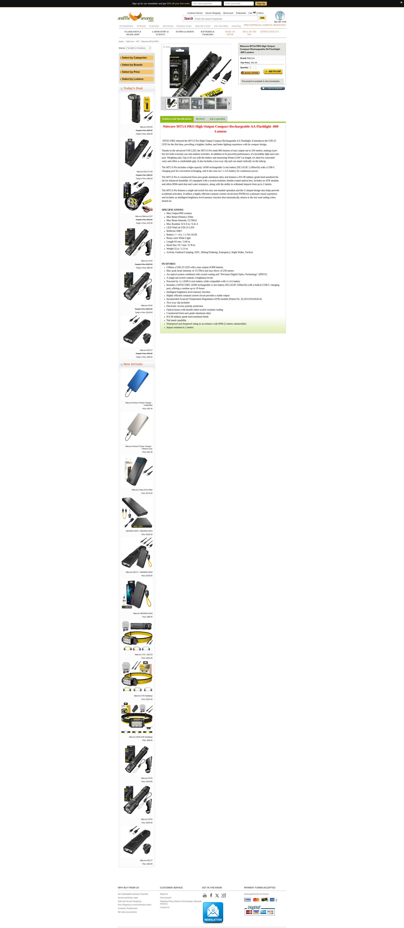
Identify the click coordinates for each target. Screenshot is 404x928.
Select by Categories (134, 57)
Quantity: (244, 67)
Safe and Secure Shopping (129, 901)
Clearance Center (184, 26)
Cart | (253, 13)
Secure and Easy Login (128, 898)
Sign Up (261, 3)
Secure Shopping (212, 13)
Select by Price (130, 72)
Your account (165, 898)
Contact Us (164, 907)
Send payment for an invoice (256, 894)
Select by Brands (132, 64)
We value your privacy (127, 912)
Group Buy (236, 26)
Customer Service (195, 13)
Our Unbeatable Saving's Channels (133, 894)
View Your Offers (221, 26)
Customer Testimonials (127, 908)
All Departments (126, 26)
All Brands (141, 26)
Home (121, 41)
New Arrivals (168, 26)
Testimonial (241, 13)
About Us (164, 894)
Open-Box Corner (203, 26)
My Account (228, 13)
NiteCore (130, 41)
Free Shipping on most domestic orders (135, 905)
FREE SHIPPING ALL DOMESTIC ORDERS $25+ (265, 25)
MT (137, 41)
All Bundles (154, 26)
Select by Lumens (132, 79)
